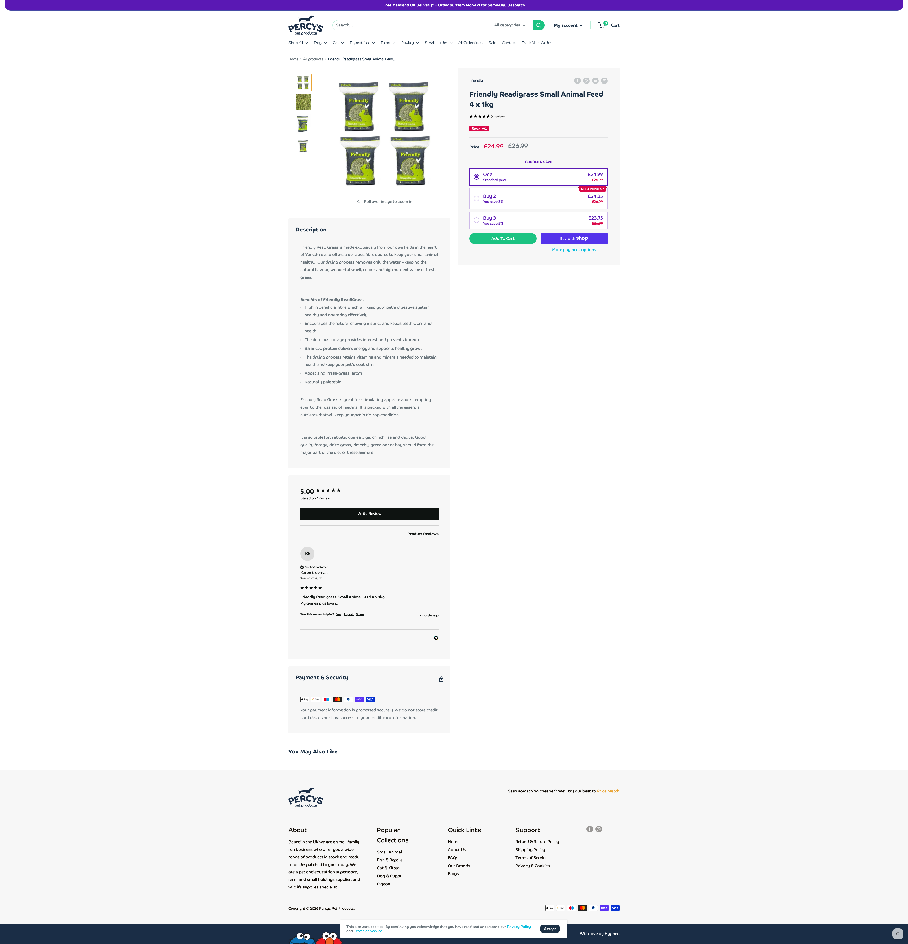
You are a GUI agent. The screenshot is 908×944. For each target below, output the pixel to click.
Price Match (608, 791)
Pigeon (383, 884)
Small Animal (389, 852)
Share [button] (360, 614)
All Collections (470, 42)
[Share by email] (604, 81)
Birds (385, 42)
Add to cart (503, 238)
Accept (550, 929)
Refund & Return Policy (537, 841)
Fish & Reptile (389, 859)
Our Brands (459, 865)
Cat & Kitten (388, 867)
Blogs (453, 873)
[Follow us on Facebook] (589, 829)
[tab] (423, 534)
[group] (369, 491)
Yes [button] (338, 614)
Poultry (407, 42)
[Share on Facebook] (577, 81)
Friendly (476, 80)
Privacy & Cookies (532, 865)
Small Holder (436, 42)
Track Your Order (536, 42)
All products (313, 59)
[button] (538, 116)
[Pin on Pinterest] (586, 81)
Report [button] (349, 614)
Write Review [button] (369, 513)
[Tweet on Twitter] (595, 81)
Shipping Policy (530, 849)
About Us (457, 849)
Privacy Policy (519, 926)
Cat (336, 42)
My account (566, 25)
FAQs (453, 857)
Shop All (295, 42)
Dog (318, 42)
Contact (509, 42)
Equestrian (360, 42)
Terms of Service (531, 857)
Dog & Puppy (389, 876)
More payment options (574, 249)
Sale (492, 42)
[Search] (539, 25)
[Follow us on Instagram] (598, 829)
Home (293, 59)
